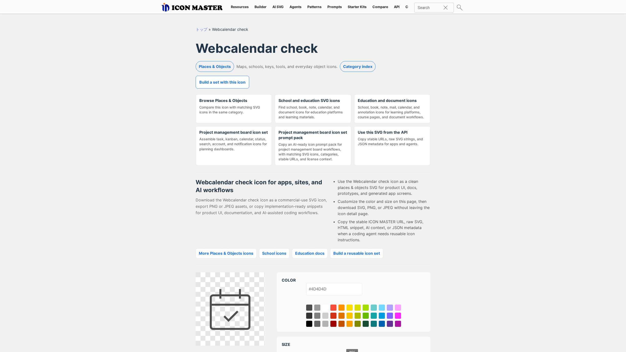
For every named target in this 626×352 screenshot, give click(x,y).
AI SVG (278, 7)
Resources (240, 7)
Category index (357, 66)
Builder (261, 7)
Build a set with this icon (222, 82)
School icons (274, 253)
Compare (380, 7)
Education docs (309, 253)
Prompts (334, 7)
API (397, 7)
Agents (296, 7)
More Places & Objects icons (226, 253)
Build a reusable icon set (356, 253)
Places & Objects (215, 66)
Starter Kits (357, 7)
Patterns (314, 7)
